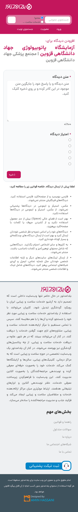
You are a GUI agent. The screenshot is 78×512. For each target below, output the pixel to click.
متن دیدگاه (61, 77)
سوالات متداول (62, 430)
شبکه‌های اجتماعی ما (59, 444)
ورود (58, 29)
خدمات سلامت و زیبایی (33, 22)
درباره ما (66, 437)
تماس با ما (65, 452)
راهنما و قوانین (62, 422)
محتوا (37, 18)
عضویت (45, 29)
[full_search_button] (12, 20)
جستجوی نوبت (25, 29)
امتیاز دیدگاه (60, 134)
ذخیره (12, 175)
